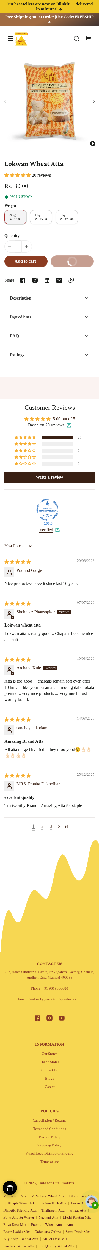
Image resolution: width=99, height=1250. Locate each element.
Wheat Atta (77, 1210)
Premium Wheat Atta (46, 1224)
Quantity (12, 236)
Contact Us (49, 1070)
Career (49, 1087)
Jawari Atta (79, 1203)
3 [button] (51, 826)
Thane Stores (49, 1062)
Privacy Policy (50, 1137)
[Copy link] (71, 280)
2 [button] (42, 826)
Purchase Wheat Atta (18, 1245)
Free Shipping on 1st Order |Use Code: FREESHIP (49, 16)
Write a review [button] (49, 477)
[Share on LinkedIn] (47, 280)
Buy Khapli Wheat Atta (20, 1238)
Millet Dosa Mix (55, 1238)
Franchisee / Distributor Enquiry (49, 1153)
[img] (17, 561)
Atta (70, 1224)
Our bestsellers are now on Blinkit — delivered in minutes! (49, 6)
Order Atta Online (48, 1231)
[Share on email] (59, 280)
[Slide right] (93, 102)
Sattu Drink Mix (78, 1231)
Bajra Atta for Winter (18, 1217)
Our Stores (49, 1054)
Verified (46, 529)
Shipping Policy (49, 1145)
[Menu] (10, 38)
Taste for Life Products (56, 1183)
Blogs (49, 1078)
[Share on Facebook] (23, 280)
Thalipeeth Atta (53, 1210)
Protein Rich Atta (53, 1203)
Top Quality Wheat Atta (56, 1245)
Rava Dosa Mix (14, 1224)
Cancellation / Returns (49, 1120)
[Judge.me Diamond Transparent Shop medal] (47, 510)
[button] (76, 38)
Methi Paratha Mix (77, 1217)
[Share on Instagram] (35, 280)
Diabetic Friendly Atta (20, 1210)
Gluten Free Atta (81, 1195)
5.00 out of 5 (64, 419)
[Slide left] (6, 102)
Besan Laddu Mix (16, 1231)
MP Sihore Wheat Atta (48, 1195)
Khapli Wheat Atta (22, 1203)
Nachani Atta (48, 1217)
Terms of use (49, 1162)
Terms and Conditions (49, 1129)
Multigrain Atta (15, 1195)
